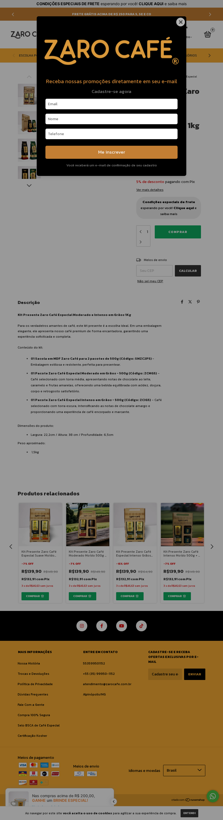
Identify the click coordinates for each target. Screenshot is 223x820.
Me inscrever (111, 152)
